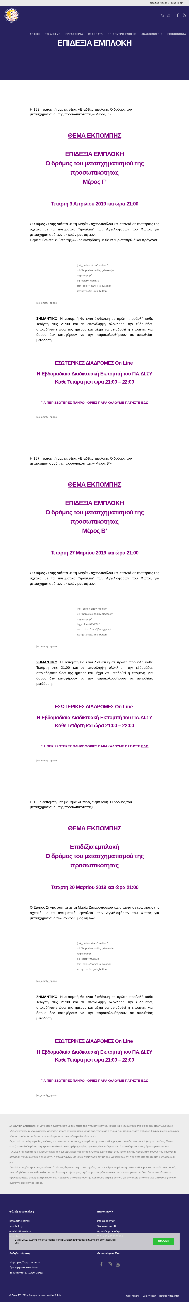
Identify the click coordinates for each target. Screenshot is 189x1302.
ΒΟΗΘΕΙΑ (178, 3)
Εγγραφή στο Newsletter (23, 1267)
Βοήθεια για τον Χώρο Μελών (26, 1272)
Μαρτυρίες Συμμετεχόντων (24, 1262)
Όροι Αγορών (149, 1296)
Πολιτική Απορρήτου (169, 1296)
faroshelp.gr (16, 1226)
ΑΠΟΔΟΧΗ (163, 1241)
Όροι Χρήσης (132, 1296)
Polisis (57, 1295)
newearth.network (19, 1220)
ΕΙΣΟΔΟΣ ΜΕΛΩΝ (159, 3)
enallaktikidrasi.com (20, 1231)
